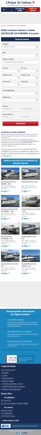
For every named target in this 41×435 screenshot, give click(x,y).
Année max (24, 82)
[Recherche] (9, 9)
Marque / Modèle (8, 59)
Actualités (5, 372)
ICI (10, 156)
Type (4, 52)
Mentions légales (8, 381)
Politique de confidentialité (11, 389)
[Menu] (3, 9)
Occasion (26, 117)
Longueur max (25, 75)
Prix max (24, 68)
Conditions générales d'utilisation (13, 386)
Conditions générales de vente (12, 383)
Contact (4, 375)
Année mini (6, 82)
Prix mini (5, 68)
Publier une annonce (33, 9)
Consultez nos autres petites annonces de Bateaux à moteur (20, 162)
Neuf (6, 117)
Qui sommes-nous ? (9, 370)
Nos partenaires (7, 378)
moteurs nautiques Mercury (29, 141)
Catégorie (6, 44)
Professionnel (27, 109)
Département (7, 97)
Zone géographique (9, 90)
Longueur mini (7, 75)
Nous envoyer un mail (11, 420)
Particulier (8, 109)
